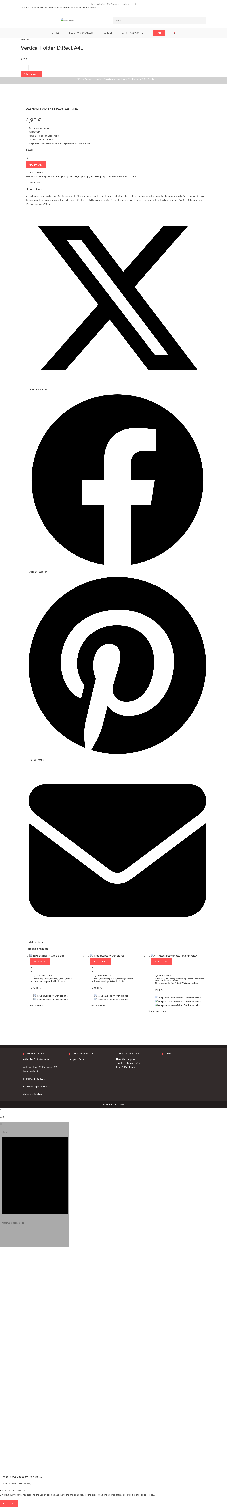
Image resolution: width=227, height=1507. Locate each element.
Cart (92, 4)
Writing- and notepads (169, 980)
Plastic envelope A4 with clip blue (49, 981)
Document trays (114, 177)
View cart (21, 1491)
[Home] (73, 79)
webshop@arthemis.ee (39, 1087)
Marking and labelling (177, 979)
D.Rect (132, 177)
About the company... (126, 1059)
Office (54, 177)
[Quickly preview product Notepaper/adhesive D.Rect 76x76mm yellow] (156, 967)
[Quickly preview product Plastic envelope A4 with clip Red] (95, 967)
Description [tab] (34, 183)
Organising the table (67, 177)
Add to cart (31, 74)
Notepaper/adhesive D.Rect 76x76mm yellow (176, 983)
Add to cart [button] (40, 962)
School (69, 979)
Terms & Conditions (125, 1067)
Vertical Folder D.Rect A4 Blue (141, 79)
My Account (113, 4)
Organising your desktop (89, 177)
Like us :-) (6, 1132)
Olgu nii (9, 1503)
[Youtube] (163, 1069)
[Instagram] (2, 1233)
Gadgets (164, 979)
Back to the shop (8, 1491)
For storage (54, 979)
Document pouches (41, 979)
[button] (35, 173)
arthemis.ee (37, 1094)
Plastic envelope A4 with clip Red (109, 981)
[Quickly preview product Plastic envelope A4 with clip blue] (34, 967)
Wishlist (101, 4)
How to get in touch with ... (129, 1063)
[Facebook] (163, 1061)
